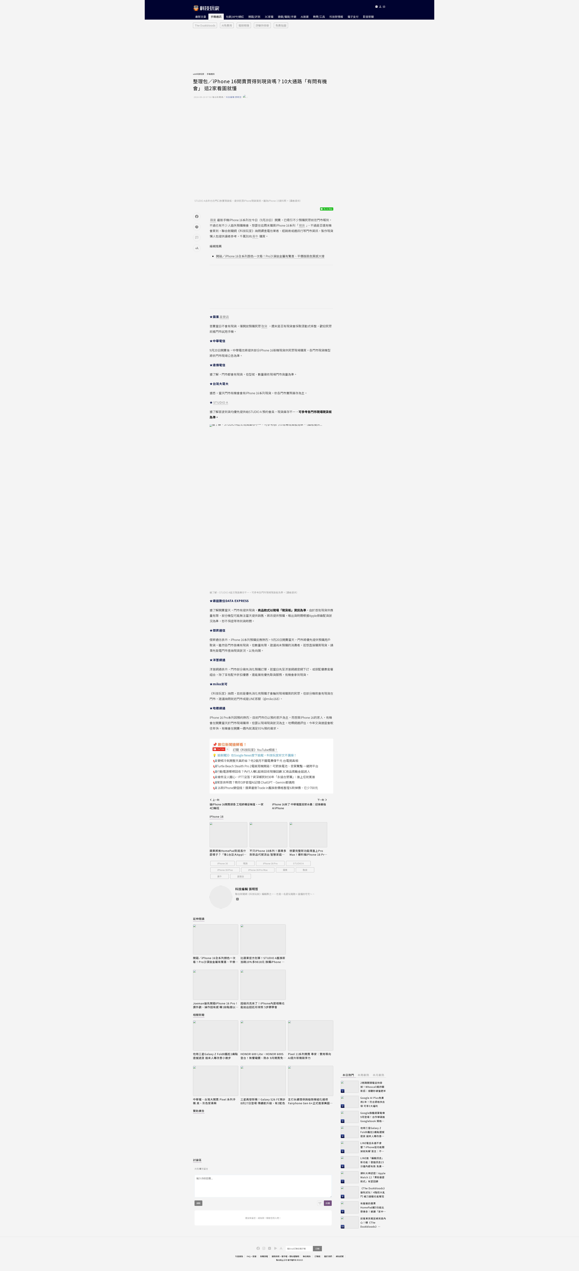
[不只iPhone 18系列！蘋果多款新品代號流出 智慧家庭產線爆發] (268, 834)
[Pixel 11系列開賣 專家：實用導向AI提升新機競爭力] (310, 1035)
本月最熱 (378, 1075)
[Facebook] (258, 1248)
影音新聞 (368, 17)
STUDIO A (298, 863)
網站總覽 (340, 1256)
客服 (254, 1256)
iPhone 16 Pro (270, 863)
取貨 (305, 869)
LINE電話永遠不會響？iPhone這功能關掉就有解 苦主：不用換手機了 (372, 1147)
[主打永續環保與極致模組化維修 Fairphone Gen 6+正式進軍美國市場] (310, 1081)
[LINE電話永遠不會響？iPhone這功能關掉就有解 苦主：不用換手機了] (350, 1147)
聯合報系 (307, 1256)
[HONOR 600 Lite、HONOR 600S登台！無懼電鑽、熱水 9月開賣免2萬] (263, 1035)
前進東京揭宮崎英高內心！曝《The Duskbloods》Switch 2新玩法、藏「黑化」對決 (373, 1222)
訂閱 (317, 1248)
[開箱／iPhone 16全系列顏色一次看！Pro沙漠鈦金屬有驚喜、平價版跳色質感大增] (215, 939)
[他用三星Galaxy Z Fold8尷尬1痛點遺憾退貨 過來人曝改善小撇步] (215, 1035)
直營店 (240, 876)
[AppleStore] (280, 1248)
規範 (198, 1203)
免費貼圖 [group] (280, 25)
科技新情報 (336, 17)
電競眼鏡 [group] (243, 25)
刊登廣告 (239, 1256)
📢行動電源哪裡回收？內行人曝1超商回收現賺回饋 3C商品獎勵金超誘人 (261, 771)
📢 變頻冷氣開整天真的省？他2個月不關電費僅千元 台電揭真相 (255, 760)
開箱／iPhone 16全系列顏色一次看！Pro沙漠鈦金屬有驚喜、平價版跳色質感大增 (270, 256)
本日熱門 (348, 1075)
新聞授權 (264, 1256)
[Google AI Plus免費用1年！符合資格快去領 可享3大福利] (350, 1102)
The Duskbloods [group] (205, 25)
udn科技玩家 (198, 74)
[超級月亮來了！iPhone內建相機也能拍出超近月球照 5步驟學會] (263, 985)
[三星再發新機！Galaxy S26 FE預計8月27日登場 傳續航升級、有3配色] (263, 1081)
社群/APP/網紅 (235, 17)
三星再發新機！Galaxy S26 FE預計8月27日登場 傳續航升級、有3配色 (262, 1101)
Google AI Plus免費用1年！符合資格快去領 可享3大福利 (372, 1102)
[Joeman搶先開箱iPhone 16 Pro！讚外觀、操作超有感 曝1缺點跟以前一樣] (215, 985)
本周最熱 (363, 1075)
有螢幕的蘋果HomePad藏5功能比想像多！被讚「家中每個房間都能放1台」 (373, 1207)
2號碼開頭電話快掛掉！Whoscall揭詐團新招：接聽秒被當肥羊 (373, 1086)
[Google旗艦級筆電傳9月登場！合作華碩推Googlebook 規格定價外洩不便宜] (350, 1117)
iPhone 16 (222, 863)
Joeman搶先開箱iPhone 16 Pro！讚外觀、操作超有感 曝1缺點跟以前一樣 (215, 1005)
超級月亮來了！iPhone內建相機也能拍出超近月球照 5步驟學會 (262, 1005)
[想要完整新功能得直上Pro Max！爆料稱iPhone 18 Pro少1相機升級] (308, 834)
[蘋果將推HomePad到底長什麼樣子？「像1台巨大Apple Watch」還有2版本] (228, 834)
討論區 (197, 1160)
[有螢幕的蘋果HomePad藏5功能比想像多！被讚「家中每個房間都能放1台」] (350, 1207)
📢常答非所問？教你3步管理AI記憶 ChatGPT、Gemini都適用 (254, 782)
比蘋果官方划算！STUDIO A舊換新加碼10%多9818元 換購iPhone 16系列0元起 (262, 960)
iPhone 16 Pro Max (257, 869)
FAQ (248, 1256)
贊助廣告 (198, 1111)
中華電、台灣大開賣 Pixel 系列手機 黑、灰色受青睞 (214, 1101)
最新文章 (200, 17)
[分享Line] (197, 227)
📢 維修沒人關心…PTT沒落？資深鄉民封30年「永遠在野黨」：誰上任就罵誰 (264, 777)
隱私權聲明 (294, 1256)
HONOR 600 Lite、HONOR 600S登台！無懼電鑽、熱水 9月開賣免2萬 (262, 1056)
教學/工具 (319, 17)
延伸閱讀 (198, 919)
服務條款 (276, 1256)
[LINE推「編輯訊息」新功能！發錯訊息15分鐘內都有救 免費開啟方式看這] (350, 1162)
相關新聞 (198, 1015)
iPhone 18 (216, 816)
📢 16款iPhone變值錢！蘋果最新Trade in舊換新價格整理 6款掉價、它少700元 (265, 788)
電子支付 (353, 17)
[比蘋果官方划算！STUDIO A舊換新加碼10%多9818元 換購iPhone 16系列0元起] (263, 939)
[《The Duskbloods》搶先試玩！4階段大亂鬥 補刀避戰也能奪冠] (350, 1192)
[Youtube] (376, 7)
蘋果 (285, 869)
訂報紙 (317, 1256)
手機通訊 (216, 17)
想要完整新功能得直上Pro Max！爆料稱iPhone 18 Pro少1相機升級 (308, 852)
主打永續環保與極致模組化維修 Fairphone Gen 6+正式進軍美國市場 (310, 1101)
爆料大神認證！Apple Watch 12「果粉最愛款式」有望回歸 (373, 1177)
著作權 (284, 1256)
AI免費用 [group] (227, 25)
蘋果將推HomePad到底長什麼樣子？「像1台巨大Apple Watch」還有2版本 (228, 852)
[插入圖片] (320, 1203)
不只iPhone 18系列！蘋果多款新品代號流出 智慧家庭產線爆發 (268, 852)
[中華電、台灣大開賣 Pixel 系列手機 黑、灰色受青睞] (215, 1081)
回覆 (328, 1203)
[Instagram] (263, 1248)
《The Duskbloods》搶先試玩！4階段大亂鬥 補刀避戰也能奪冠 (373, 1192)
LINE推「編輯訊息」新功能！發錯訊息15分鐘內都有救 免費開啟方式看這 (372, 1162)
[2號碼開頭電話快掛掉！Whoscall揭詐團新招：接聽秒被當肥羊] (350, 1087)
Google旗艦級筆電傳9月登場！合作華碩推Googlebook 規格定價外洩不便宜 (372, 1117)
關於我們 (328, 1256)
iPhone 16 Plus (225, 869)
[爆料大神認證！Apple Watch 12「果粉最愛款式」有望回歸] (350, 1177)
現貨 (245, 863)
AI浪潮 (304, 17)
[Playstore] (275, 1248)
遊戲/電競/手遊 (287, 17)
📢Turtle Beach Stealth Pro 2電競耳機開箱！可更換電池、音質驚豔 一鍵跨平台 (265, 766)
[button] (380, 7)
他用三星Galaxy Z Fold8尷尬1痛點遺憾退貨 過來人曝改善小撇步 (215, 1056)
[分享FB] (197, 216)
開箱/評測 (254, 17)
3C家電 (269, 17)
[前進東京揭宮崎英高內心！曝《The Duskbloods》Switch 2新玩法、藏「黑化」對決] (350, 1222)
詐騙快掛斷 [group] (262, 25)
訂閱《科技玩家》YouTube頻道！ (255, 750)
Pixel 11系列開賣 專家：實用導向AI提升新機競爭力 (309, 1056)
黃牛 (219, 876)
